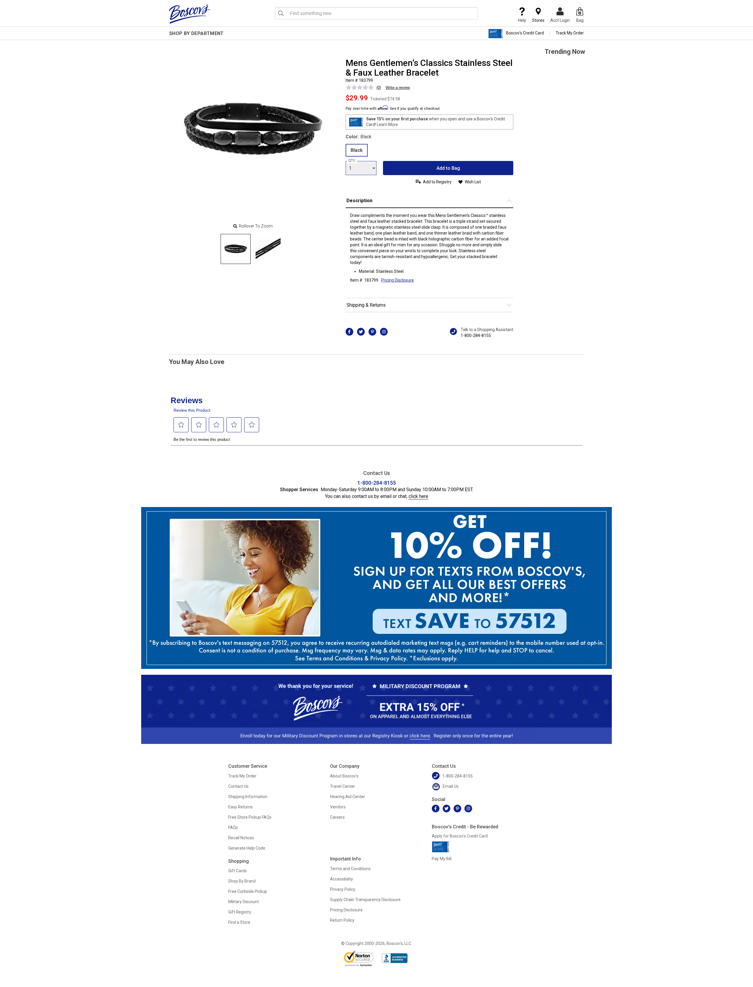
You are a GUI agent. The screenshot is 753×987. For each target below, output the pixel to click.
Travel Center (342, 786)
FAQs (233, 827)
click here (418, 496)
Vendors (338, 807)
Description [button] (359, 200)
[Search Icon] (281, 13)
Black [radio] (357, 150)
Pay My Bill (442, 858)
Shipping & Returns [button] (366, 305)
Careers (337, 817)
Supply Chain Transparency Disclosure (365, 899)
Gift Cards (237, 870)
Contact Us (238, 786)
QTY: (352, 161)
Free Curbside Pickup (247, 891)
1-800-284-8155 (476, 335)
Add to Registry (437, 182)
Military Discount (243, 901)
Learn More (387, 124)
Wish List (473, 182)
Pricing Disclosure (346, 910)
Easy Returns (240, 807)
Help (522, 20)
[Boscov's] (189, 13)
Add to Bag (448, 168)
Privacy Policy (342, 889)
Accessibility (341, 879)
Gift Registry (239, 912)
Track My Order (570, 33)
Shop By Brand (242, 881)
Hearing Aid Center (347, 796)
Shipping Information (247, 796)
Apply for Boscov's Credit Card (460, 836)
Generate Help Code (246, 848)
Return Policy (342, 920)
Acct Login (560, 20)
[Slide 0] (235, 249)
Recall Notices (241, 837)
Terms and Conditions (350, 868)
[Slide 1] (268, 249)
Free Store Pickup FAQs (249, 817)
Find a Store (239, 922)
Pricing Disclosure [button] (397, 280)
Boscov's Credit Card (525, 33)
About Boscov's (344, 776)
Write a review (398, 87)
